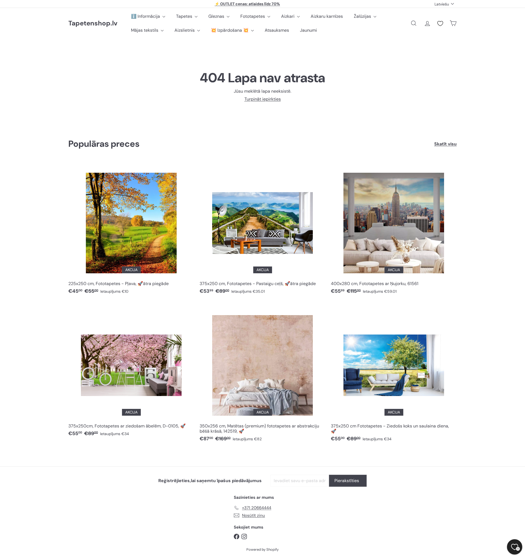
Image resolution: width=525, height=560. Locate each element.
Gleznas (216, 16)
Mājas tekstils (145, 30)
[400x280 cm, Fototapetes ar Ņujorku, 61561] (394, 230)
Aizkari (288, 16)
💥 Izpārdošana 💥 (230, 30)
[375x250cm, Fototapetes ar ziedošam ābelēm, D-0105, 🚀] (131, 372)
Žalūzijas (363, 16)
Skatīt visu (445, 143)
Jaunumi (308, 30)
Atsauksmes (277, 30)
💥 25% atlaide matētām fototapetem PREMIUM (247, 4)
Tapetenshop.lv (92, 23)
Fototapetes (253, 16)
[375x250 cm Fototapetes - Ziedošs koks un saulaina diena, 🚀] (394, 375)
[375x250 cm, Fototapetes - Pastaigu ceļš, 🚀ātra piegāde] (262, 230)
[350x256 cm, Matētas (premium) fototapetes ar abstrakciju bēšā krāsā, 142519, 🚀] (262, 375)
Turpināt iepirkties (262, 99)
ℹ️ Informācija (146, 16)
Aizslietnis (185, 30)
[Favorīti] (440, 23)
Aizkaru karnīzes (327, 16)
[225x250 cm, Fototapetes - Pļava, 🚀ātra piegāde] (131, 230)
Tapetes (184, 16)
